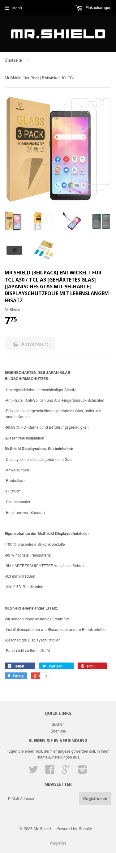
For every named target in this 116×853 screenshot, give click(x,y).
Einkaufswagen (97, 7)
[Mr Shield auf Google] (66, 771)
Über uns (58, 730)
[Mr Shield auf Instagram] (82, 771)
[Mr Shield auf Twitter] (33, 771)
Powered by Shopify (74, 828)
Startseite (13, 60)
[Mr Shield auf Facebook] (49, 771)
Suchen (58, 724)
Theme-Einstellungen (54, 756)
